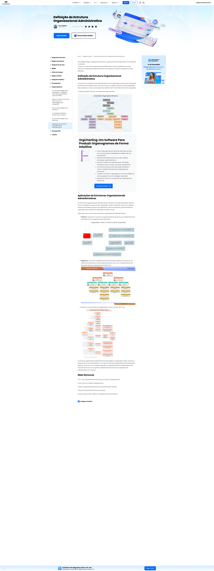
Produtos (75, 3)
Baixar (126, 2)
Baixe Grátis (62, 36)
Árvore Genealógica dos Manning (60, 119)
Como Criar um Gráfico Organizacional (90, 383)
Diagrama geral (87, 56)
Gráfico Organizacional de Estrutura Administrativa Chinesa (97, 387)
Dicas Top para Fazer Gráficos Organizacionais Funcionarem (98, 394)
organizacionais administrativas (97, 203)
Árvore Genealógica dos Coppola (60, 108)
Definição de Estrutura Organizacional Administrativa (59, 125)
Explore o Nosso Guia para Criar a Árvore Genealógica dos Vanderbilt (60, 101)
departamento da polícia (101, 219)
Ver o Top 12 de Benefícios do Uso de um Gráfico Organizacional (99, 379)
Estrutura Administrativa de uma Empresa (91, 390)
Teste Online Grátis (85, 36)
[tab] (60, 57)
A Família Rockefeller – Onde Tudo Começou (59, 114)
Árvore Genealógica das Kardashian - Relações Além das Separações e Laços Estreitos (60, 93)
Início (79, 56)
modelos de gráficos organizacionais (106, 365)
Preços (134, 2)
